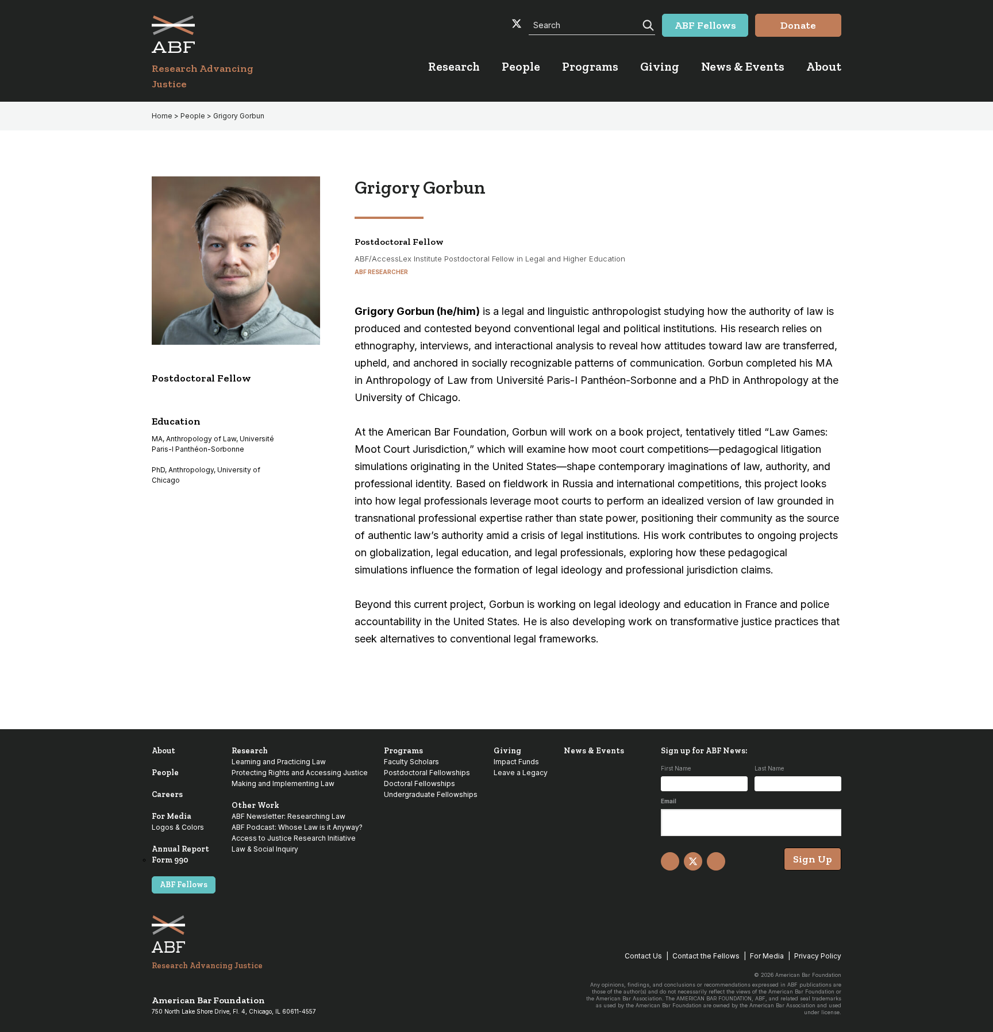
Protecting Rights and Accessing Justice (300, 772)
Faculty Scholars (411, 761)
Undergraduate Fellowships (431, 794)
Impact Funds (516, 761)
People (165, 772)
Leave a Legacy (521, 772)
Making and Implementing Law (283, 783)
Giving (507, 751)
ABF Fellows (183, 884)
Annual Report (180, 849)
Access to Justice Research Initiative (294, 838)
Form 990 (170, 860)
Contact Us (643, 956)
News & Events (594, 751)
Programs (403, 751)
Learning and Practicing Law (279, 761)
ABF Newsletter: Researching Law (288, 816)
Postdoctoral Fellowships (427, 772)
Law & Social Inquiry (265, 849)
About (163, 751)
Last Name (769, 768)
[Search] (647, 24)
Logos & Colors (178, 827)
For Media (171, 816)
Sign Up (812, 859)
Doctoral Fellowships (419, 783)
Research (250, 751)
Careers (167, 794)
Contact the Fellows (706, 956)
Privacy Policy (817, 956)
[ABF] (216, 34)
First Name (676, 768)
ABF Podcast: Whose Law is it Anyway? (297, 827)
